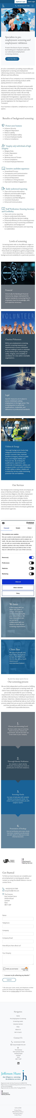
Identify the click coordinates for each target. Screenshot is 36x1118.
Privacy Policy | (18, 1110)
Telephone (5, 923)
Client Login (31, 1)
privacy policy (15, 991)
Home (18, 1016)
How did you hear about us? (11, 946)
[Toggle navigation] (32, 5)
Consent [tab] (6, 528)
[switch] (31, 563)
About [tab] (29, 528)
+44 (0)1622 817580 (23, 6)
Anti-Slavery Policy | (18, 1113)
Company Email (7, 938)
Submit (9, 980)
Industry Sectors (18, 1024)
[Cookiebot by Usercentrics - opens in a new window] (26, 523)
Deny (18, 593)
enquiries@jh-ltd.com (12, 891)
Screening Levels (18, 1021)
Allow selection (18, 587)
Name (4, 915)
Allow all (18, 582)
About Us (18, 1029)
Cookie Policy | (18, 1115)
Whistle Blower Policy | (18, 1111)
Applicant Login (20, 1)
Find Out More (12, 59)
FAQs (18, 1027)
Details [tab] (18, 528)
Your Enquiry (6, 953)
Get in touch (18, 1032)
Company (5, 930)
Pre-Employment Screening (18, 1018)
